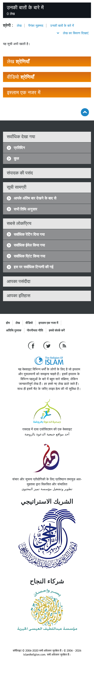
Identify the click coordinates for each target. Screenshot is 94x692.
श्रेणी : (8, 25)
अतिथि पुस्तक (13, 330)
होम (8, 323)
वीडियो (29, 323)
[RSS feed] (62, 345)
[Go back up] (85, 112)
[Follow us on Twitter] (47, 345)
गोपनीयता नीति (35, 330)
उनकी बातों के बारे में (62, 25)
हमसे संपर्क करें (57, 330)
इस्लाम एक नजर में (48, 323)
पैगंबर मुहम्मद (35, 25)
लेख (19, 25)
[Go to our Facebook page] (32, 345)
